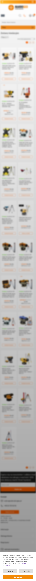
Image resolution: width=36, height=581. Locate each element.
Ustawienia (26, 571)
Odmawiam (9, 571)
